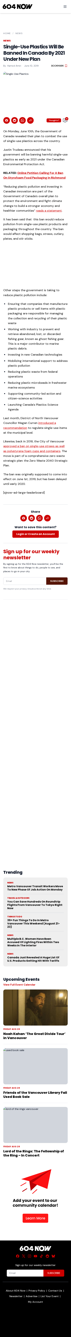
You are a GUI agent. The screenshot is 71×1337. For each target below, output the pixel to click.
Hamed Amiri (14, 65)
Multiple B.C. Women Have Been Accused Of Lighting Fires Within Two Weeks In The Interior (33, 942)
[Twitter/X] (23, 1256)
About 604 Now (15, 1290)
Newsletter (16, 1296)
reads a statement (49, 211)
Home (7, 33)
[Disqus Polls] (35, 644)
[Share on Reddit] (14, 120)
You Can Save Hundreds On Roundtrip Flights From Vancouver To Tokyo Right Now (34, 905)
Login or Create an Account (35, 534)
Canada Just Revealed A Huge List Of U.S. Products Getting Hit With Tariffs (33, 959)
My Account (35, 1302)
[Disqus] (35, 727)
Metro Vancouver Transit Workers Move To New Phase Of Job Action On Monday (35, 887)
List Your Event (50, 1296)
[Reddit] (47, 1256)
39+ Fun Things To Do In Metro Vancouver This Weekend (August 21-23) (33, 923)
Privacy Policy (37, 1290)
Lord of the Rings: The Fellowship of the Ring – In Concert (33, 1153)
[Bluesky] (53, 1256)
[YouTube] (35, 1256)
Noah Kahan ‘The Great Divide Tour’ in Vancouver (34, 1035)
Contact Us (55, 1290)
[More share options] (30, 120)
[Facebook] (17, 1256)
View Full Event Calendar (19, 984)
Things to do (14, 916)
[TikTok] (41, 1256)
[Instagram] (29, 1256)
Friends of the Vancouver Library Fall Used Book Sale (35, 1094)
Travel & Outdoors (18, 898)
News (19, 33)
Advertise (31, 1296)
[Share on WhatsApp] (22, 120)
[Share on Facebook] (6, 120)
